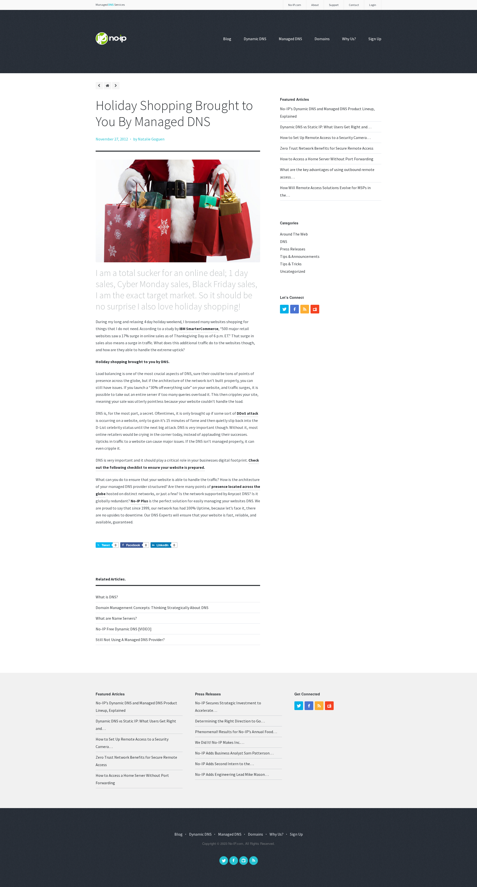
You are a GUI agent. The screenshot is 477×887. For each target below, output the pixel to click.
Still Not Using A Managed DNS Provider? (130, 639)
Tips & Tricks (291, 263)
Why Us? (349, 38)
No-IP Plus (139, 501)
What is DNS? (107, 596)
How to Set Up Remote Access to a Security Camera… (325, 137)
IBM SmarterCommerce (198, 328)
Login (372, 5)
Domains (322, 38)
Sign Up (374, 38)
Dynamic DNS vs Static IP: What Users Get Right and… (325, 126)
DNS (283, 241)
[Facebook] (294, 309)
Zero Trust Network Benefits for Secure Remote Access (326, 148)
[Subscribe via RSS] (253, 860)
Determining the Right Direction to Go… (230, 720)
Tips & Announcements (299, 256)
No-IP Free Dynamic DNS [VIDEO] (124, 628)
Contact (354, 5)
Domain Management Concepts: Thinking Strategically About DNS (152, 607)
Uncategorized (292, 271)
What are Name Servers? (116, 618)
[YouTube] (315, 309)
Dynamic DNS (255, 38)
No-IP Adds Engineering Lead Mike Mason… (232, 774)
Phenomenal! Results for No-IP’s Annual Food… (236, 731)
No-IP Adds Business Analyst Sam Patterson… (234, 753)
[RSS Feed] (304, 309)
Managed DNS (290, 38)
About (315, 5)
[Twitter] (284, 309)
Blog (227, 38)
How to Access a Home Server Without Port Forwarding (326, 158)
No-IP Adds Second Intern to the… (224, 763)
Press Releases (292, 248)
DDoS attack (247, 413)
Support (334, 5)
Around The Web (294, 234)
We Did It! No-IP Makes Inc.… (219, 742)
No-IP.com (294, 5)
